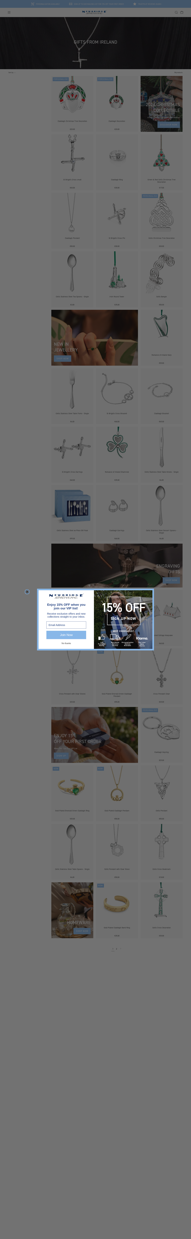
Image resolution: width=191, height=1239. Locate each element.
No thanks (66, 643)
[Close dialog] (27, 592)
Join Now (66, 635)
